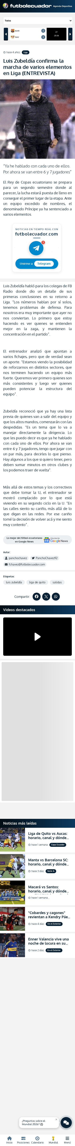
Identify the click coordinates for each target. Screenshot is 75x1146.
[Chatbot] (66, 1122)
